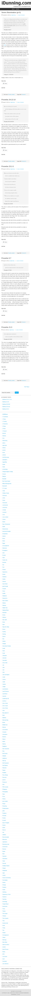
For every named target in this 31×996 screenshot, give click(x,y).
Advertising (5, 440)
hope (4, 624)
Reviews (4, 849)
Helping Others (6, 610)
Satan (4, 861)
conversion (5, 507)
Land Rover (5, 693)
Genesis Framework (24, 992)
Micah (4, 722)
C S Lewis (5, 488)
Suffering (4, 892)
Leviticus (4, 700)
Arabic (4, 464)
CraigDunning (12, 102)
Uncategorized (6, 935)
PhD (3, 784)
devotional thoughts (7, 531)
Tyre (3, 930)
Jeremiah (4, 657)
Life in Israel (5, 705)
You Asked (5, 956)
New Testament (6, 748)
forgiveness (5, 571)
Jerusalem (5, 660)
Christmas (5, 495)
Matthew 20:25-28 (6, 404)
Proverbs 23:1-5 (7, 166)
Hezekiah (4, 612)
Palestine (4, 767)
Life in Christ (5, 703)
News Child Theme (14, 992)
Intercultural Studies (7, 646)
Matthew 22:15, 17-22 (7, 399)
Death (4, 526)
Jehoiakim (5, 655)
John (4, 672)
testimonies (5, 906)
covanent (4, 512)
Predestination (6, 808)
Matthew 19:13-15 (6, 406)
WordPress (13, 994)
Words (4, 951)
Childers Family (6, 493)
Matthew (4, 717)
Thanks (4, 911)
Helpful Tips (5, 607)
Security (4, 863)
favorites (4, 562)
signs (4, 872)
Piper (4, 794)
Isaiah (4, 648)
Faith (4, 557)
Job (3, 665)
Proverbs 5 (24, 322)
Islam (4, 650)
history (4, 614)
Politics (4, 798)
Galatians (4, 576)
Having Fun (5, 598)
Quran (4, 827)
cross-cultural (5, 517)
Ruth (3, 853)
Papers (17, 9)
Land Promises (6, 691)
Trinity (4, 927)
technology (5, 901)
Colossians (5, 502)
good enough (5, 586)
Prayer (4, 803)
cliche (4, 497)
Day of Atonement (6, 524)
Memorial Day (5, 720)
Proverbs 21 (24, 380)
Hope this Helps (6, 626)
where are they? (6, 944)
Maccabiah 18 (5, 712)
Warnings (4, 939)
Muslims (4, 736)
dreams (4, 536)
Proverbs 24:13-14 (8, 100)
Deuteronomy (5, 528)
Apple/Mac (5, 462)
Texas (4, 908)
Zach (4, 958)
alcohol (4, 450)
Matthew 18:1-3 (6, 409)
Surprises (4, 896)
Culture (4, 519)
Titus (4, 920)
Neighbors (5, 746)
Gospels (4, 588)
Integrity (4, 643)
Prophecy (4, 813)
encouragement (6, 545)
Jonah (4, 677)
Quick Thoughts (6, 822)
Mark (4, 715)
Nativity (4, 743)
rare (3, 832)
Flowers (4, 569)
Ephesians (5, 548)
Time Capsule (5, 918)
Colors (4, 500)
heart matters (5, 600)
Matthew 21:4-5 (6, 401)
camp (4, 490)
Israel (4, 653)
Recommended (6, 837)
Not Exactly (5, 753)
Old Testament (6, 763)
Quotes (4, 825)
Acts (3, 438)
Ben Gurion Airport (6, 481)
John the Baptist (6, 674)
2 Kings (4, 426)
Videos (4, 937)
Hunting (4, 634)
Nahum (4, 739)
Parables (4, 772)
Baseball (4, 478)
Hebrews (4, 605)
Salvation (4, 856)
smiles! (4, 875)
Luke (4, 710)
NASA (4, 741)
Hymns (4, 636)
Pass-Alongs (5, 775)
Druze (4, 538)
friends (4, 574)
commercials (5, 505)
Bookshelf (5, 485)
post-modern (5, 801)
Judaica (4, 684)
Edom (4, 540)
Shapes (4, 868)
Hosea (4, 629)
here (5, 45)
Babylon (4, 476)
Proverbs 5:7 (6, 258)
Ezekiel (4, 555)
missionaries (5, 729)
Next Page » (27, 386)
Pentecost (5, 782)
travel (4, 925)
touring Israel (5, 923)
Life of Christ (5, 708)
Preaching (5, 806)
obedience (5, 758)
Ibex (3, 638)
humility (4, 631)
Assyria (4, 474)
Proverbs (9, 94)
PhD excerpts (5, 786)
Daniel (4, 521)
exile (3, 552)
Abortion (4, 435)
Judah (4, 681)
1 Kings (4, 419)
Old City (4, 760)
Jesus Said (5, 662)
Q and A (4, 820)
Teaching (4, 899)
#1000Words (5, 414)
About (13, 9)
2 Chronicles (5, 423)
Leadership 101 (6, 698)
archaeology (5, 469)
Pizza (4, 796)
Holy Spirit (5, 619)
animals (4, 454)
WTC (4, 954)
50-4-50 (4, 433)
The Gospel (5, 913)
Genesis (4, 581)
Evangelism (5, 550)
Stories (4, 882)
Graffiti (4, 593)
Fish (3, 567)
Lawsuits (4, 696)
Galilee (4, 579)
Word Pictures (5, 949)
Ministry (4, 727)
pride (4, 810)
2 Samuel (4, 431)
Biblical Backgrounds (7, 483)
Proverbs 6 (24, 94)
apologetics (5, 459)
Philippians (5, 789)
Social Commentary (7, 877)
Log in (18, 994)
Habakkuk (5, 595)
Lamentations (5, 689)
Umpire (4, 932)
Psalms (4, 818)
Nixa (3, 751)
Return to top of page (16, 991)
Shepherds (5, 870)
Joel (3, 669)
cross (4, 514)
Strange (4, 884)
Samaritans (5, 858)
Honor (4, 622)
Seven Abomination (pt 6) (11, 12)
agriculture (5, 445)
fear (3, 564)
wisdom (13, 94)
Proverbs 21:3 (6, 327)
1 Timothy (5, 421)
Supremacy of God (6, 894)
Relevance (5, 839)
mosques (4, 732)
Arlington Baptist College (8, 471)
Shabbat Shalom (6, 865)
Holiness (4, 617)
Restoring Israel (6, 844)
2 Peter (4, 428)
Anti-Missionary (6, 457)
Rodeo (4, 851)
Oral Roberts (5, 765)
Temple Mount (5, 904)
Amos (4, 452)
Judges (4, 686)
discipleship (5, 533)
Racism (4, 829)
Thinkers (4, 915)
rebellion (4, 834)
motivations (5, 734)
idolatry (4, 641)
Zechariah (5, 961)
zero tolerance (5, 963)
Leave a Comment (20, 102)
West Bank (5, 942)
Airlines (4, 447)
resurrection (5, 846)
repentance (5, 841)
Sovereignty (5, 880)
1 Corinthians (5, 416)
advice (4, 442)
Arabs (4, 466)
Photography (5, 791)
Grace (4, 591)
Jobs (4, 667)
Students (4, 887)
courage (4, 509)
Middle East (5, 724)
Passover (4, 777)
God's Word (5, 583)
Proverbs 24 (24, 161)
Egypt (4, 543)
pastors (4, 779)
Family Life (5, 560)
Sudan (4, 889)
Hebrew (4, 603)
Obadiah (4, 755)
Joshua (4, 679)
